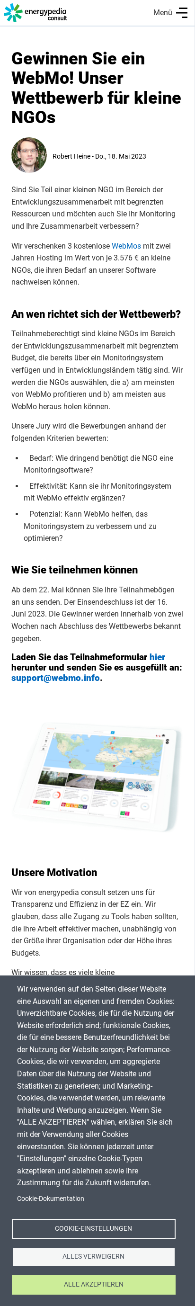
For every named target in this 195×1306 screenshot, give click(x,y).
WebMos (126, 246)
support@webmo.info (55, 677)
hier (157, 657)
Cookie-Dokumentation (50, 1198)
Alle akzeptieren (94, 1284)
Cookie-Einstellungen (93, 1228)
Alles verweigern (93, 1256)
